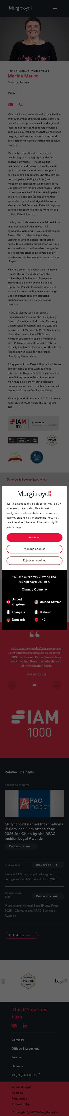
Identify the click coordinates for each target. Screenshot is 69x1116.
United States (51, 602)
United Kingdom (18, 602)
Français (18, 612)
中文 (43, 619)
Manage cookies (34, 548)
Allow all (34, 537)
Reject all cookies (34, 560)
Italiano (46, 612)
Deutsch (18, 619)
